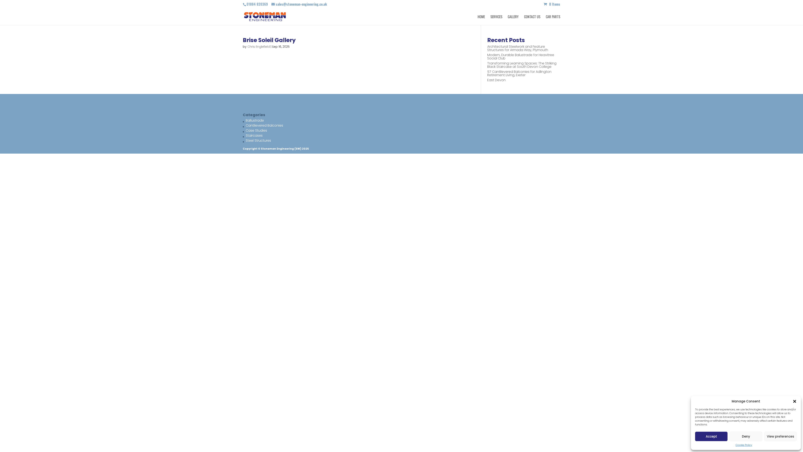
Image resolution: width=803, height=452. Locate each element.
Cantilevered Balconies (264, 125)
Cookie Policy (744, 445)
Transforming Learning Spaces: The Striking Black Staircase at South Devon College (521, 65)
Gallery (513, 17)
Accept (711, 436)
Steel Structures (258, 140)
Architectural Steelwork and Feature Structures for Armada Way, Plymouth (517, 48)
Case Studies (256, 130)
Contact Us (532, 17)
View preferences (780, 436)
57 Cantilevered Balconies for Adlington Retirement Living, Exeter (519, 73)
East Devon (496, 80)
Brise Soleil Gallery (269, 40)
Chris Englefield (258, 47)
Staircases (254, 135)
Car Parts (553, 17)
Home (481, 17)
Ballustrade (255, 120)
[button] (795, 401)
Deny (746, 436)
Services (496, 17)
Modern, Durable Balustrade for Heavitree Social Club (520, 57)
